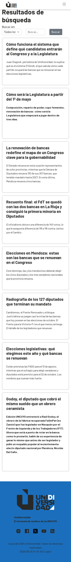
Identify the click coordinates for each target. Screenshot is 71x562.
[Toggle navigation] (64, 4)
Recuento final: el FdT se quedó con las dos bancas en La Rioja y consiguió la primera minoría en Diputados (34, 208)
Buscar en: (8, 27)
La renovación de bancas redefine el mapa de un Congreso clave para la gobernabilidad (35, 152)
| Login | (47, 551)
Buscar (56, 32)
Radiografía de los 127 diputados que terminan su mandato (34, 301)
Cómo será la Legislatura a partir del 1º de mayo (34, 96)
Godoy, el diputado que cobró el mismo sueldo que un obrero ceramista (33, 403)
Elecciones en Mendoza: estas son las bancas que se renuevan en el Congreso (33, 258)
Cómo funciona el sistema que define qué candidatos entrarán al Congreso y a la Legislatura (34, 49)
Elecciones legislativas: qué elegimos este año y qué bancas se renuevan (34, 353)
